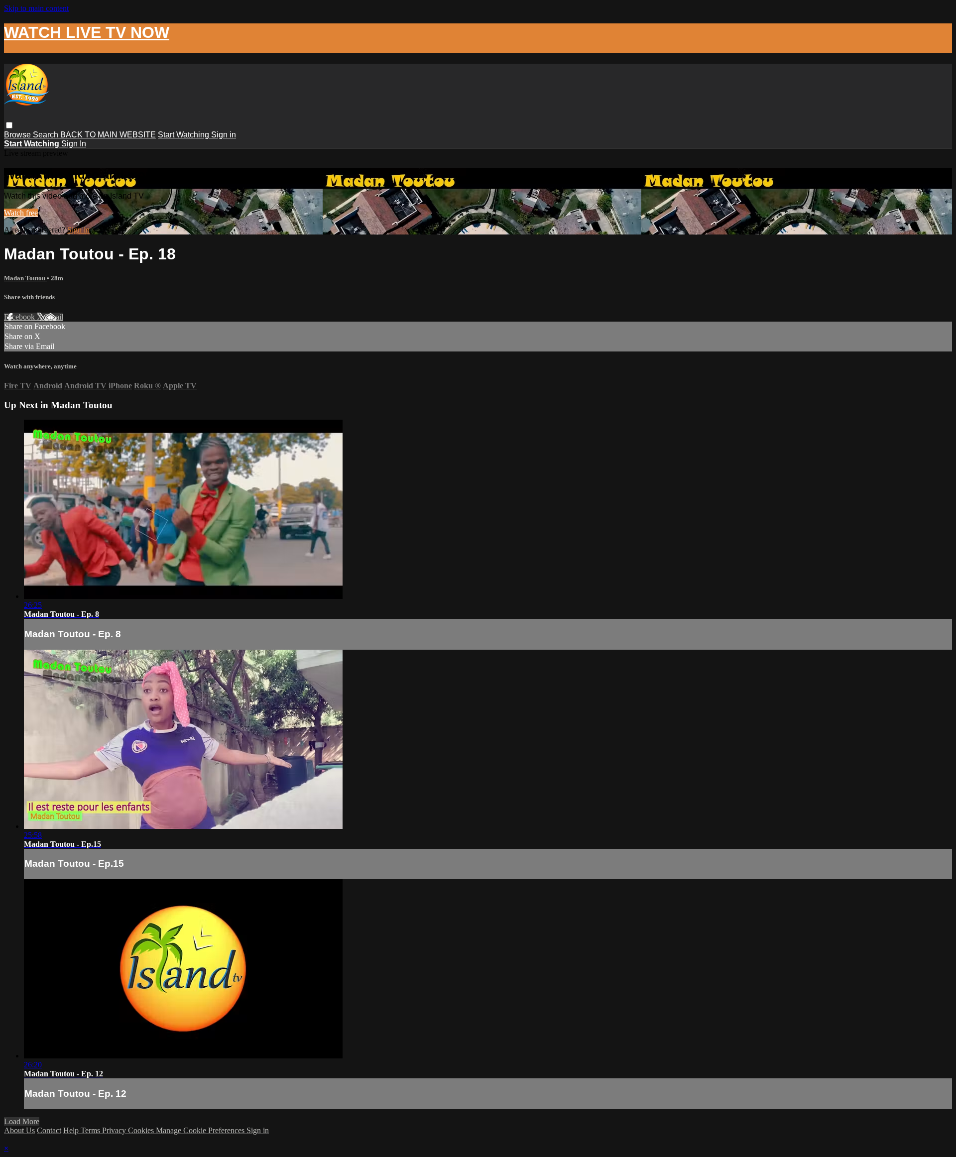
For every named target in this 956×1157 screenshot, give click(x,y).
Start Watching (184, 134)
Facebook (20, 317)
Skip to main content (36, 8)
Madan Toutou (25, 278)
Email (54, 317)
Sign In (73, 143)
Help (72, 1130)
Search (46, 134)
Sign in (223, 134)
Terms (91, 1130)
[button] (9, 125)
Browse (18, 134)
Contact (49, 1130)
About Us (19, 1130)
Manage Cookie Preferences (201, 1130)
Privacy (115, 1130)
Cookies (142, 1130)
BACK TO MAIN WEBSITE (108, 134)
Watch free (21, 213)
